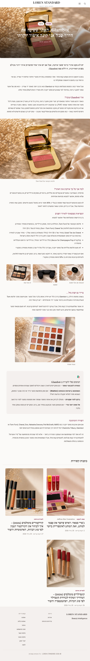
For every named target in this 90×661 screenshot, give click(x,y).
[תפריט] (79, 3)
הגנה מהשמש (21, 629)
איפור (23, 625)
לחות (23, 645)
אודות (50, 617)
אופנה (23, 617)
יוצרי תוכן (22, 641)
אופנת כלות (21, 621)
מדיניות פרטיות (47, 621)
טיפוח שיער (21, 637)
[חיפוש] (84, 3)
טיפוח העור (21, 633)
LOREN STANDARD (46, 3)
